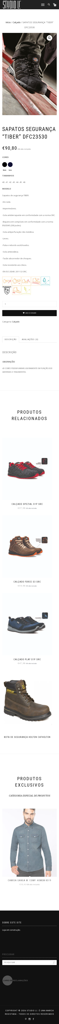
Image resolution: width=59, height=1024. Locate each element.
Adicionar (31, 313)
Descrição (11, 339)
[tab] (10, 339)
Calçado (17, 22)
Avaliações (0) (30, 339)
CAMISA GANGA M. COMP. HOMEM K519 (29, 880)
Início (8, 22)
